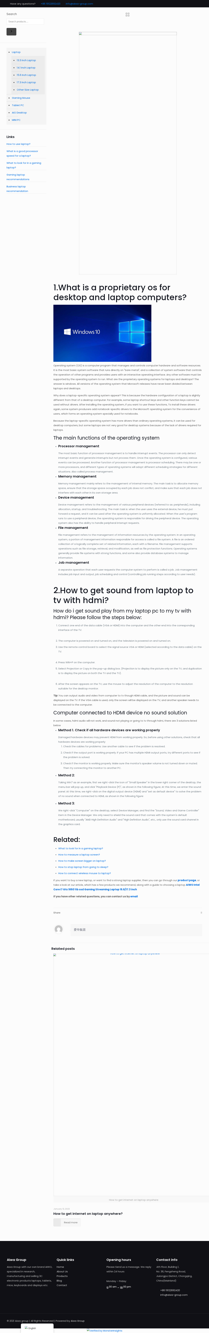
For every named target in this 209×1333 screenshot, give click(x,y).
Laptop (16, 52)
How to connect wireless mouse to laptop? (84, 873)
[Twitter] (192, 3)
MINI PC (16, 120)
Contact (62, 1285)
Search (12, 14)
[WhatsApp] (184, 3)
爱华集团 (80, 930)
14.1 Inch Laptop (26, 67)
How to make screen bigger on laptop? (82, 861)
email (134, 896)
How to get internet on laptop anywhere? (88, 1213)
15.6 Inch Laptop (26, 75)
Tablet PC (18, 105)
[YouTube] (197, 3)
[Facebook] (188, 3)
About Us (62, 1271)
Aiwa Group (78, 1321)
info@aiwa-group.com (79, 3)
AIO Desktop (19, 112)
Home (60, 1267)
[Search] (11, 31)
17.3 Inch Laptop (26, 82)
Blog (59, 1280)
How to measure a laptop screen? (79, 854)
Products (62, 1276)
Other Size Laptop (28, 89)
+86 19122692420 (50, 3)
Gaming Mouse (21, 98)
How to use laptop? (18, 144)
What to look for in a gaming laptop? (80, 848)
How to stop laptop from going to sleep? (83, 867)
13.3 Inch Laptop (26, 60)
